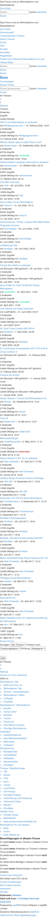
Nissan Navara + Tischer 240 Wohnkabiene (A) (23, 398)
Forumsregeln (7, 81)
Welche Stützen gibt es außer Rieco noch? (21, 142)
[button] (4, 105)
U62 (6, 185)
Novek (7, 401)
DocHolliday (10, 228)
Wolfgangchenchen (13, 125)
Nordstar (8, 248)
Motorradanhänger (9, 438)
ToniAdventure (11, 501)
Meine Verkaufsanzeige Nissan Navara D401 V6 (24, 558)
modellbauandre (12, 441)
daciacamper (10, 145)
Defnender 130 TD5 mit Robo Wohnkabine (21, 498)
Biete (4, 77)
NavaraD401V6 (7, 597)
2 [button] (0, 102)
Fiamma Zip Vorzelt (9, 375)
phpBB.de (34, 911)
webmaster (24, 451)
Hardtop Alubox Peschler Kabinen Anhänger (22, 478)
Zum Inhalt (5, 8)
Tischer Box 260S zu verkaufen (15, 265)
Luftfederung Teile (9, 245)
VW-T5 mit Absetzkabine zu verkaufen (19, 122)
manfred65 (24, 155)
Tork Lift (4, 418)
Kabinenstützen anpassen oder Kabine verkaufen (24, 162)
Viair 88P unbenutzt (9, 182)
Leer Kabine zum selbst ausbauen (17, 308)
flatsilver (16, 895)
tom (6, 624)
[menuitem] (12, 35)
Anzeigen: (5, 644)
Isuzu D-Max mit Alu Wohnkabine (16, 202)
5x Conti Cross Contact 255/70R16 (17, 328)
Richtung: (26, 648)
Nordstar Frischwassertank (13, 518)
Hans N (8, 205)
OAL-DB (8, 481)
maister (7, 581)
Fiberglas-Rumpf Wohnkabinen (15, 577)
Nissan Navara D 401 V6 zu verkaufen (19, 458)
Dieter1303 (9, 421)
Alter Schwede (11, 461)
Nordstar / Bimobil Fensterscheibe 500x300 (21, 538)
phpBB (15, 905)
